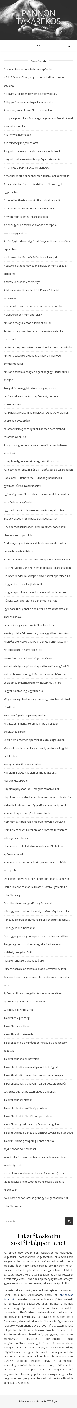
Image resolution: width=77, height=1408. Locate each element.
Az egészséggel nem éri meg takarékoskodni (31, 461)
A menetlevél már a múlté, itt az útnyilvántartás (33, 200)
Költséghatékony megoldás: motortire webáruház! (35, 674)
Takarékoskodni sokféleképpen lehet (26, 1108)
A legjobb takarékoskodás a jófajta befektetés (32, 159)
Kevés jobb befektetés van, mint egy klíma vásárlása (36, 633)
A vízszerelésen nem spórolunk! (23, 314)
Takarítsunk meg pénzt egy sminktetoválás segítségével (38, 1132)
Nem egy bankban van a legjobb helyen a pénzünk (34, 821)
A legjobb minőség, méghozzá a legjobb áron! (32, 151)
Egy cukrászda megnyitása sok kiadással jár (30, 518)
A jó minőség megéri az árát (21, 143)
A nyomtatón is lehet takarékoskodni (26, 216)
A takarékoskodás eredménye (22, 282)
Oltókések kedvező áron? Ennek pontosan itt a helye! (36, 878)
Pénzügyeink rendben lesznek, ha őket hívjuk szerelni (36, 911)
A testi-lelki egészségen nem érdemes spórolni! (33, 306)
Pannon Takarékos (38, 17)
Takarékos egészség (17, 1018)
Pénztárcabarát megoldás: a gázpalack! (28, 903)
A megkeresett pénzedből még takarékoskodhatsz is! (37, 175)
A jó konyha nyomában (17, 134)
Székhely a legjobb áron (18, 1009)
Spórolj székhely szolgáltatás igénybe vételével (33, 993)
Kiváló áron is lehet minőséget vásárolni (28, 658)
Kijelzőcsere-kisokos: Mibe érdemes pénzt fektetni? (36, 641)
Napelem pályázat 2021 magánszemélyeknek (31, 789)
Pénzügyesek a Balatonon (19, 928)
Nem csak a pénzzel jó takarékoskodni (27, 813)
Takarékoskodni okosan (18, 1099)
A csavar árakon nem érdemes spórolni (28, 69)
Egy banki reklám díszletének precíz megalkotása (34, 510)
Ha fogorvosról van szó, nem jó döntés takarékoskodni (37, 567)
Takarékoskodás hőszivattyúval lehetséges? (31, 1067)
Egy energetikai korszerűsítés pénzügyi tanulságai (35, 526)
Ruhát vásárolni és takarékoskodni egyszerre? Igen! (35, 968)
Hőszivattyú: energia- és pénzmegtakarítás (30, 600)
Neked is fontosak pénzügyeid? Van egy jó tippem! (35, 805)
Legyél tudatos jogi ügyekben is (23, 691)
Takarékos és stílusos (17, 1026)
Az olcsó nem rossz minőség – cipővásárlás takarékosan (38, 469)
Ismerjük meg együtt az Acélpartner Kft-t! (29, 625)
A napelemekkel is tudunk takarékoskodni (29, 208)
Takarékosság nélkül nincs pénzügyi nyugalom (32, 1124)
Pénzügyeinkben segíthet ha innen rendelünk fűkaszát (37, 919)
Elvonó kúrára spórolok (18, 535)
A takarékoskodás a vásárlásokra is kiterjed (30, 257)
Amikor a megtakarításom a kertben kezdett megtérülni (38, 347)
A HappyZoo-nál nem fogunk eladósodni (28, 102)
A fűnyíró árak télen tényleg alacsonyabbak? (30, 93)
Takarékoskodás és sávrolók (21, 1059)
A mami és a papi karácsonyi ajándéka (27, 167)
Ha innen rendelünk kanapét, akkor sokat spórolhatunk (37, 576)
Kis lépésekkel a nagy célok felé (23, 649)
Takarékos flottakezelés (18, 1034)
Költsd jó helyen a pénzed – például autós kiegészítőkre (38, 666)
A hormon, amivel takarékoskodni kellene (28, 110)
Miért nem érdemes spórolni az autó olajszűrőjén (34, 740)
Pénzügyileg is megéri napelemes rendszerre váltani (36, 936)
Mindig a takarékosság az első (22, 764)
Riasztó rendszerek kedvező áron (24, 960)
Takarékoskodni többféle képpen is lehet (29, 1116)
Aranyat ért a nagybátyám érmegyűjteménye (31, 388)
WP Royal (52, 1401)
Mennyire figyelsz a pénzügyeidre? (25, 715)
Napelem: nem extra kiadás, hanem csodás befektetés (37, 797)
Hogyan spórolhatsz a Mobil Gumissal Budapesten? (35, 592)
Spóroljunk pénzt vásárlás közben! (24, 1001)
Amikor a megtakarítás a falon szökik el (27, 323)
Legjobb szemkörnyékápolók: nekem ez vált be (32, 682)
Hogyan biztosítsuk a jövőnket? (23, 584)
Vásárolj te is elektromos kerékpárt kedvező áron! (34, 1173)
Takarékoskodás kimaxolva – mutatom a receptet (34, 1075)
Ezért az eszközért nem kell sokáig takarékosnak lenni (37, 559)
